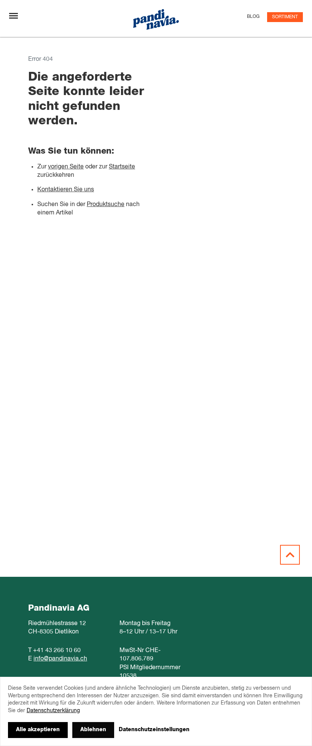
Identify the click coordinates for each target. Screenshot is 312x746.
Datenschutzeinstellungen (154, 729)
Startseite (122, 167)
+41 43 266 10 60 (57, 651)
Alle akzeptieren (38, 729)
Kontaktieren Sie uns (65, 190)
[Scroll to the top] (290, 555)
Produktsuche (105, 205)
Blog (253, 16)
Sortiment (285, 17)
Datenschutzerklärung (53, 710)
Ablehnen (93, 729)
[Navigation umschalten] (13, 15)
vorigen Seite (66, 167)
